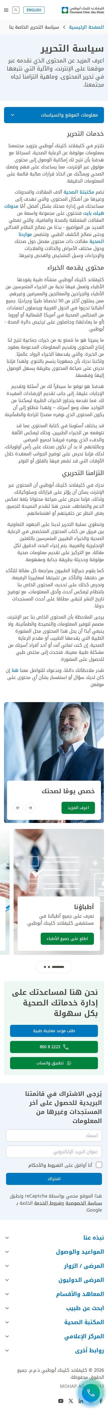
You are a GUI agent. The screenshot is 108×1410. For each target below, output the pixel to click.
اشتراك (54, 1179)
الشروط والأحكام (45, 1165)
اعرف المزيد (78, 808)
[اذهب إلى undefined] (71, 1401)
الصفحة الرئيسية (86, 27)
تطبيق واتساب (50, 1063)
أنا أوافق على (60, 1165)
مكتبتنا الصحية (79, 192)
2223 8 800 (50, 1047)
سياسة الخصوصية (84, 1203)
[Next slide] (18, 808)
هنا (14, 670)
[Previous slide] (30, 808)
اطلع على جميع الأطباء (67, 939)
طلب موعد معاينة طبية (54, 1031)
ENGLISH (34, 10)
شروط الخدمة (48, 1203)
